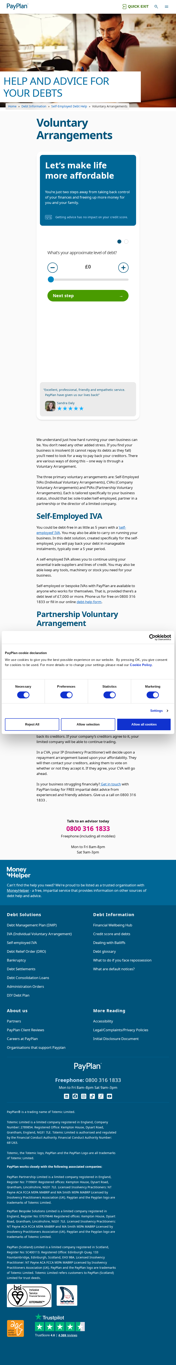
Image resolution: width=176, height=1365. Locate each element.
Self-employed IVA (22, 942)
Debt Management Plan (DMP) (32, 925)
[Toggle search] (156, 6)
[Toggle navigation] (166, 6)
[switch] (66, 694)
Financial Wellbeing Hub (112, 925)
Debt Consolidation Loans (28, 977)
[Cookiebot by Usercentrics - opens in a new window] (152, 637)
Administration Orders (25, 986)
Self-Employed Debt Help (69, 106)
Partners (14, 1021)
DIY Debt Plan (18, 995)
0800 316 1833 (103, 1079)
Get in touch (110, 784)
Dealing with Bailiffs (109, 942)
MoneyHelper (18, 890)
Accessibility (103, 1021)
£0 (88, 266)
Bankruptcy (16, 960)
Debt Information (33, 106)
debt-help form (89, 601)
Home (12, 106)
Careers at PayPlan (22, 1038)
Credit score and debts (111, 933)
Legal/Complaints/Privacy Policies (120, 1029)
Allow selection (88, 724)
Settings (156, 710)
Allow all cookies (144, 724)
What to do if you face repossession (122, 960)
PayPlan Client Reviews (25, 1029)
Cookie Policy (141, 665)
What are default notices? (114, 968)
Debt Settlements (21, 968)
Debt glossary (104, 951)
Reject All (32, 724)
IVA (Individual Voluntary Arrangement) (39, 933)
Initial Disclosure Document (116, 1038)
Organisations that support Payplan (36, 1047)
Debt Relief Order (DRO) (26, 951)
